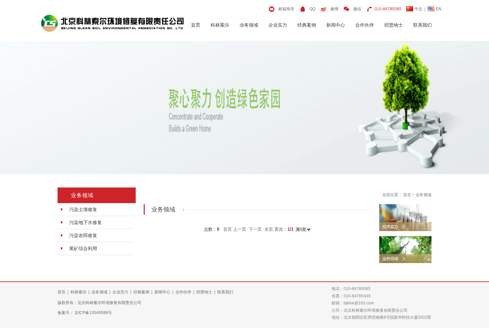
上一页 (239, 229)
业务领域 (249, 25)
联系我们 (422, 25)
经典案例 (306, 25)
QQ (312, 9)
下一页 (255, 229)
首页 (195, 25)
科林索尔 (220, 25)
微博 (334, 9)
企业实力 (277, 25)
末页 (268, 229)
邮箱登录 (286, 9)
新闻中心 (335, 25)
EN (438, 9)
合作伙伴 (364, 25)
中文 (418, 9)
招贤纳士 (393, 25)
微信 (357, 9)
